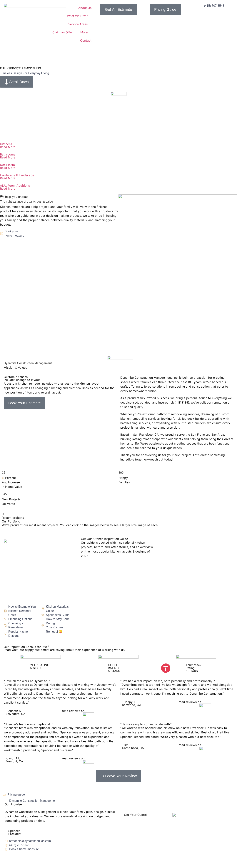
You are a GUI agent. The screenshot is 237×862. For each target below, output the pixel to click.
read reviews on (73, 711)
